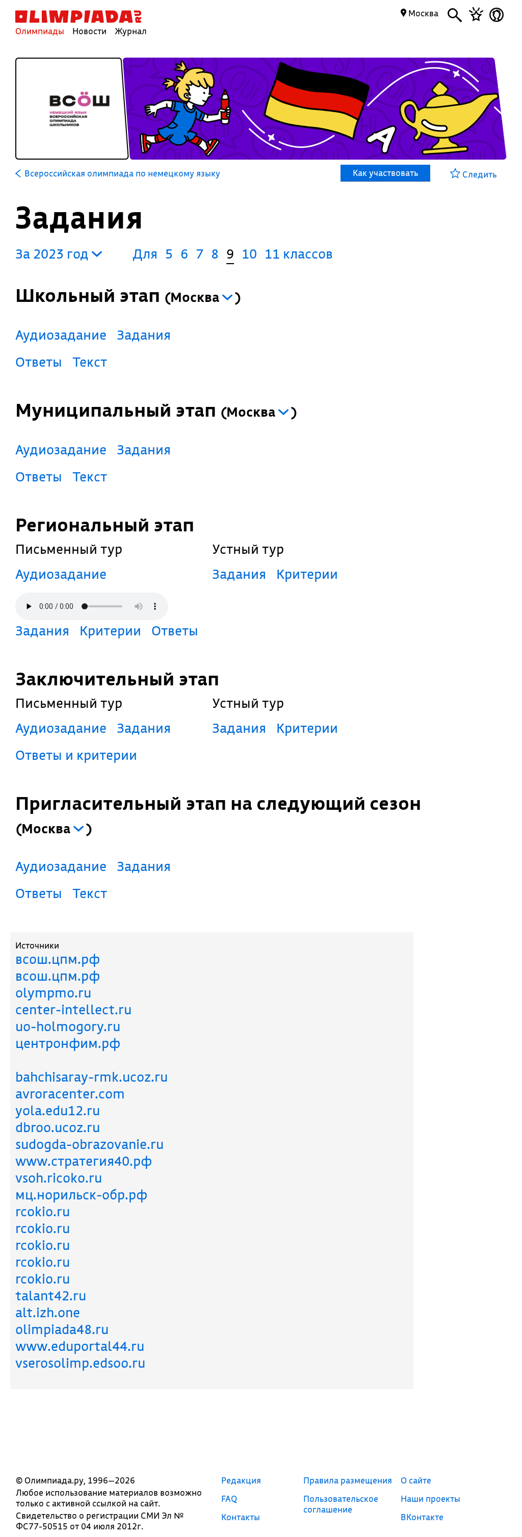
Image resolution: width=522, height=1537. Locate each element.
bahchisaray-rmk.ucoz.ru (91, 1076)
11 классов (299, 253)
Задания (144, 334)
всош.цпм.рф (57, 959)
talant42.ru (50, 1295)
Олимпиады (39, 30)
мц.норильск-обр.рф (81, 1194)
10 (249, 253)
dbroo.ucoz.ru (57, 1127)
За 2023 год (53, 253)
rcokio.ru (42, 1211)
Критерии (110, 630)
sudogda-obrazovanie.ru (89, 1144)
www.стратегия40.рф (83, 1160)
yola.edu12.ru (57, 1110)
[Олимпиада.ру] (78, 16)
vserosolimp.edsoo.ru (80, 1362)
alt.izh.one (47, 1312)
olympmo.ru (53, 992)
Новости (89, 30)
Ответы (38, 361)
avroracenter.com (70, 1093)
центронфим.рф (67, 1043)
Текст (89, 361)
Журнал (131, 30)
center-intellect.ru (73, 1009)
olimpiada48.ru (62, 1329)
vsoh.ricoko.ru (58, 1177)
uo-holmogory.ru (67, 1026)
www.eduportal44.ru (79, 1346)
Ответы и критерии (76, 755)
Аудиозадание (61, 334)
